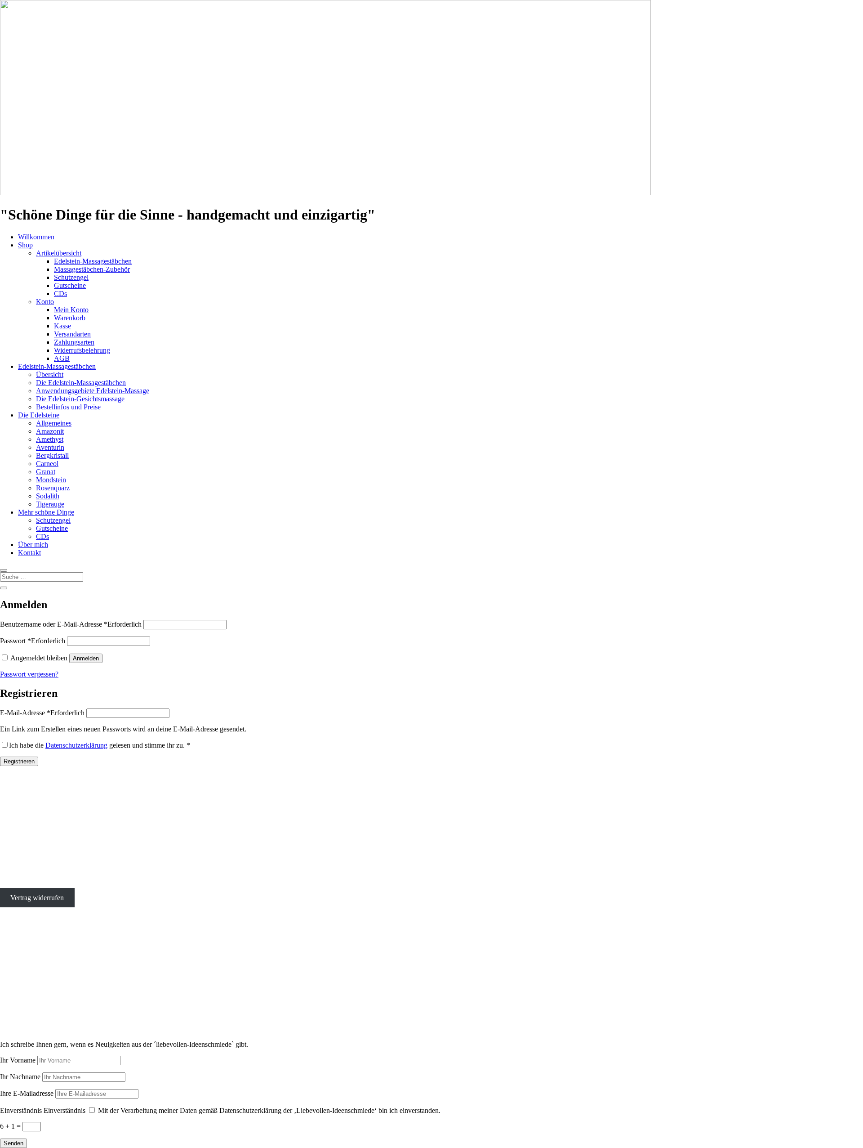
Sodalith (47, 496)
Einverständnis (21, 1110)
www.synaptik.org (26, 1009)
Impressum (15, 867)
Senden (13, 1143)
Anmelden (86, 658)
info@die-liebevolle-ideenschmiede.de (54, 852)
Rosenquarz (53, 488)
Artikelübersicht (58, 253)
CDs (60, 293)
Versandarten (72, 334)
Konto (45, 301)
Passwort (32, 641)
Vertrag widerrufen (37, 897)
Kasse (62, 326)
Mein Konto (71, 310)
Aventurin (50, 447)
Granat (45, 471)
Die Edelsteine (38, 415)
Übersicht (49, 374)
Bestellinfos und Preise (68, 407)
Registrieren (19, 761)
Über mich (33, 544)
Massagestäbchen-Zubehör (92, 269)
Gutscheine (70, 285)
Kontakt (29, 552)
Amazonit (50, 431)
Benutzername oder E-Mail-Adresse (71, 624)
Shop (25, 245)
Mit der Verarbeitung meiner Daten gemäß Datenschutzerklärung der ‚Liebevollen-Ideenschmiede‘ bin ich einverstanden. (269, 1110)
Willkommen (36, 237)
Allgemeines (53, 423)
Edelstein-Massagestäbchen (93, 261)
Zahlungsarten (74, 342)
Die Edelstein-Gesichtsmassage (80, 399)
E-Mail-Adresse (42, 713)
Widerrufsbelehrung (82, 350)
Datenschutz (17, 882)
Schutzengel (71, 277)
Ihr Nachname (20, 1077)
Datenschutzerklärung (76, 745)
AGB (62, 358)
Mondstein (51, 480)
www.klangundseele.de (33, 1000)
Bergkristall (52, 455)
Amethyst (49, 439)
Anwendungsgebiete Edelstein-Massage (92, 391)
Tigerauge (50, 504)
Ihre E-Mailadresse (26, 1093)
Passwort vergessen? (29, 674)
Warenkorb (69, 318)
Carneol (47, 463)
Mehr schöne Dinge (46, 512)
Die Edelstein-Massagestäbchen (81, 382)
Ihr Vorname (18, 1060)
